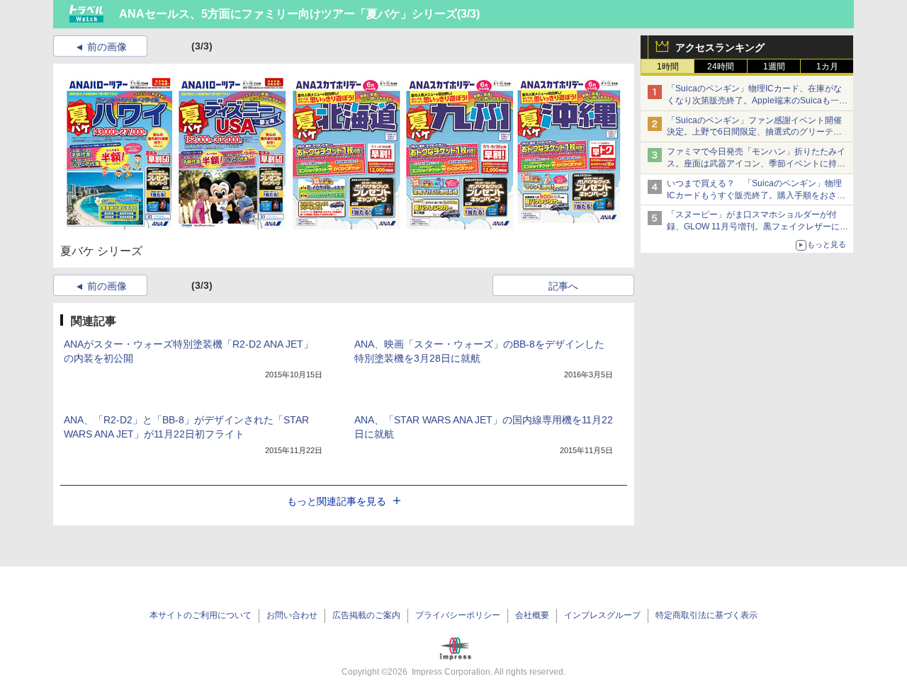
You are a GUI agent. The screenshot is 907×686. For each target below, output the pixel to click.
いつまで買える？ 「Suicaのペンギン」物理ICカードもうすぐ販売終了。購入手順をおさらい (756, 195)
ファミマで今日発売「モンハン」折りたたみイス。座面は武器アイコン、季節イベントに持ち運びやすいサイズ (756, 164)
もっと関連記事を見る (336, 501)
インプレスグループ (602, 615)
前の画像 (107, 46)
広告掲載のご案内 (366, 615)
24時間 (720, 67)
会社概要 (532, 615)
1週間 (774, 67)
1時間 (668, 67)
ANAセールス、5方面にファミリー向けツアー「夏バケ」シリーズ (288, 14)
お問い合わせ (291, 615)
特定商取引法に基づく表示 (706, 615)
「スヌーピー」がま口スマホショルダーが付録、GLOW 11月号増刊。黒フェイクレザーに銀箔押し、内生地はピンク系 (757, 227)
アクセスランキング (720, 47)
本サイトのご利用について (201, 615)
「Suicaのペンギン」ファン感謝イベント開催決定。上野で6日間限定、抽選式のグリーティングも (754, 132)
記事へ (563, 286)
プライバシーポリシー (457, 615)
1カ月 (827, 67)
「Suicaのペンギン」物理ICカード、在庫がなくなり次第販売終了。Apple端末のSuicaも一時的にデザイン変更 (757, 101)
